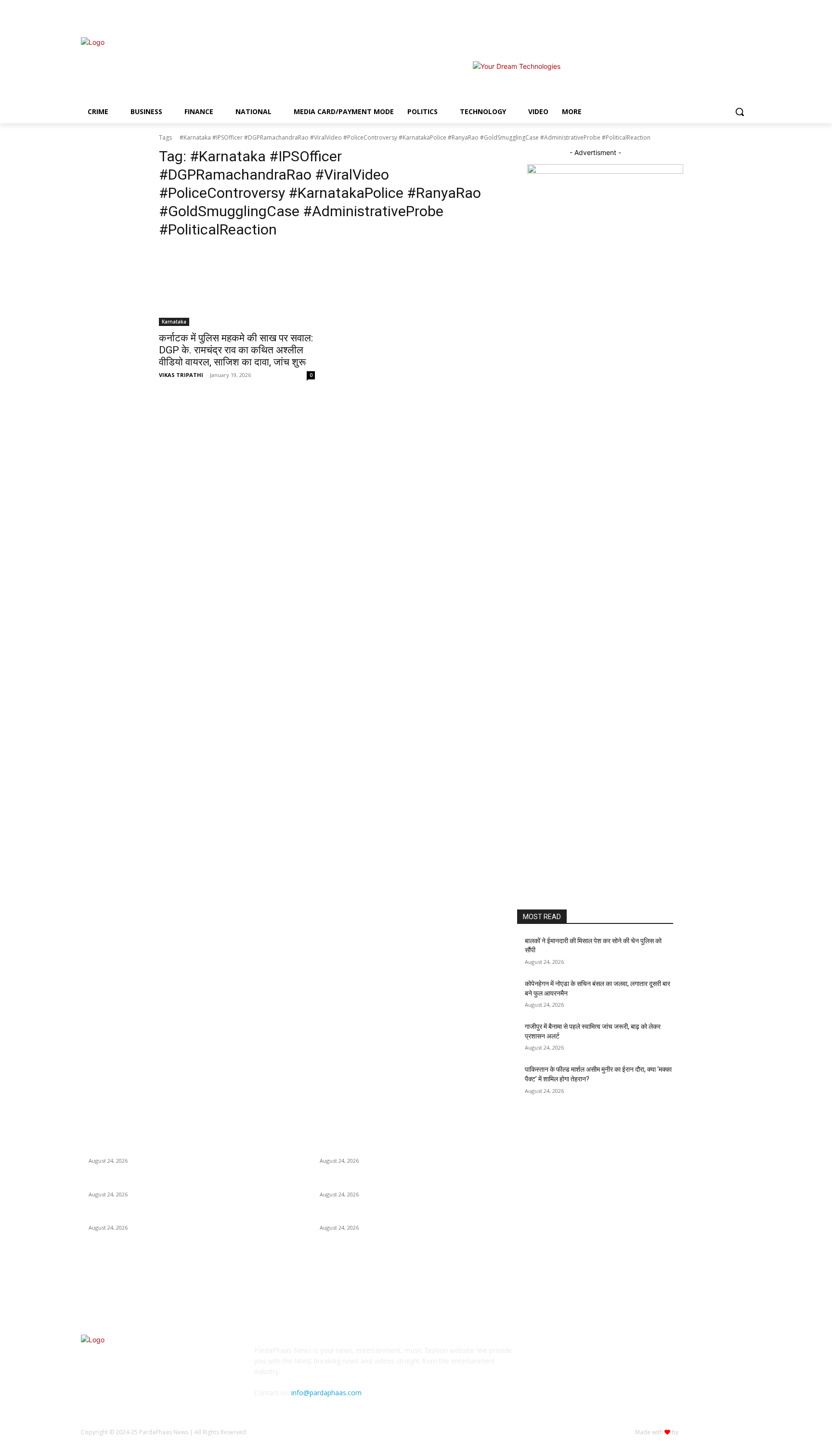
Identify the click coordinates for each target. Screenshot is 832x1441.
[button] (739, 111)
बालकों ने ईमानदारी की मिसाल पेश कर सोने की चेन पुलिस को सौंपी (163, 1149)
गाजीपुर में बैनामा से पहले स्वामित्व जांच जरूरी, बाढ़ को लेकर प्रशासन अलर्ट (174, 1216)
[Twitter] (719, 17)
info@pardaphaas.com (326, 1392)
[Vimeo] (732, 17)
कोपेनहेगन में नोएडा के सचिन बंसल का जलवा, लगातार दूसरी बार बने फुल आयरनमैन (183, 1182)
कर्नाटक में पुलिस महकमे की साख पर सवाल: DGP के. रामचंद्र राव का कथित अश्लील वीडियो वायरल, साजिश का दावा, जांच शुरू (236, 350)
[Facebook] (692, 17)
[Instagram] (705, 17)
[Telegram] (599, 1357)
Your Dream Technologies (715, 1432)
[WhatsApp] (647, 1357)
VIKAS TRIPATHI (181, 374)
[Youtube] (745, 17)
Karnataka (174, 321)
